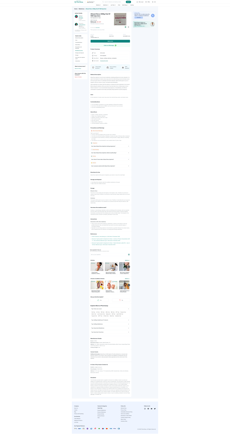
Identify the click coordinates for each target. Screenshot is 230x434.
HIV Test (98, 312)
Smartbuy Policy (124, 421)
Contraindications (78, 42)
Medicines (81, 8)
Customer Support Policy (126, 417)
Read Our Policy (78, 68)
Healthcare (105, 5)
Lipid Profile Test (119, 313)
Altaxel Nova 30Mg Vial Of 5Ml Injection (96, 8)
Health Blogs (124, 5)
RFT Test (117, 312)
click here (92, 394)
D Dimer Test (106, 315)
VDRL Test (108, 312)
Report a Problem (78, 76)
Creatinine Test (118, 315)
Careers (75, 410)
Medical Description (79, 37)
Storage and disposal (79, 52)
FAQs (99, 417)
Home (75, 8)
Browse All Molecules (102, 412)
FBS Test (102, 312)
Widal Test (112, 315)
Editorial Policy (123, 408)
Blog (75, 411)
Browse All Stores (101, 415)
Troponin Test (94, 315)
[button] (116, 1)
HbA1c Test (94, 313)
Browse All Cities (101, 413)
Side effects (77, 44)
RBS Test (112, 312)
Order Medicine (77, 418)
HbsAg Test (108, 313)
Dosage (76, 55)
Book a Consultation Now (139, 26)
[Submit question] (129, 254)
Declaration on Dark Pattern (126, 415)
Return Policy (123, 419)
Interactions (77, 60)
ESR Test (113, 313)
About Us (76, 408)
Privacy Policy (123, 410)
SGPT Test (100, 315)
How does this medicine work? (80, 58)
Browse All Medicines (102, 410)
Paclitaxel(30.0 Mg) (104, 60)
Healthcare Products (78, 420)
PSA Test (93, 312)
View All (127, 260)
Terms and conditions (125, 413)
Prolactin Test (123, 312)
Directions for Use (79, 50)
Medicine (98, 5)
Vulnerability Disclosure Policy (126, 411)
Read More (98, 27)
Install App (139, 17)
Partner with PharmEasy (79, 413)
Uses (76, 40)
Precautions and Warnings (78, 47)
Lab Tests (113, 5)
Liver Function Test (101, 313)
